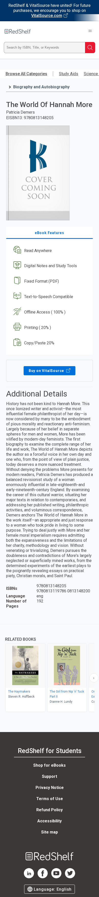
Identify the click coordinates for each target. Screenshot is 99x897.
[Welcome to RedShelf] (17, 31)
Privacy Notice (50, 787)
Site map (49, 832)
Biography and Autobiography (41, 87)
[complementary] (49, 668)
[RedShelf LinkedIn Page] (29, 876)
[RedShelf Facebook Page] (43, 876)
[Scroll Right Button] (93, 677)
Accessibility (49, 821)
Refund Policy (49, 809)
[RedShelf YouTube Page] (56, 876)
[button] (48, 250)
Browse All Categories (26, 73)
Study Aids (68, 73)
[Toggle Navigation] (90, 31)
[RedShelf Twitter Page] (70, 876)
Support (49, 776)
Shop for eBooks (49, 765)
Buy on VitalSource (47, 371)
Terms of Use (49, 798)
